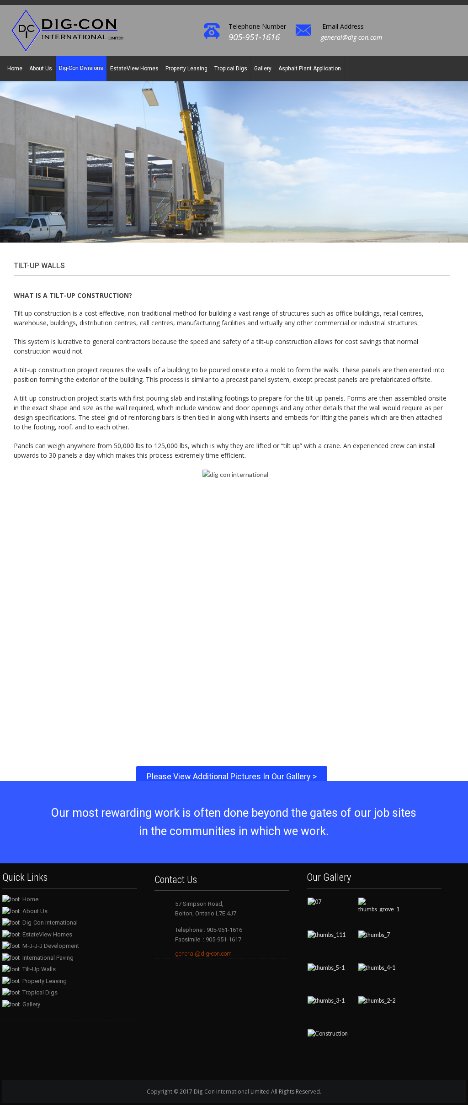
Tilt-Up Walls (39, 969)
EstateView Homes (134, 68)
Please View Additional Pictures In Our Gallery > (232, 776)
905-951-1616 (254, 37)
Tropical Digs (230, 68)
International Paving (48, 957)
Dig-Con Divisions (81, 68)
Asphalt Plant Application (309, 68)
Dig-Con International (50, 922)
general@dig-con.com (351, 37)
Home (14, 68)
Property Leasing (186, 68)
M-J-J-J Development (50, 945)
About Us (40, 68)
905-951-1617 (222, 939)
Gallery (262, 68)
